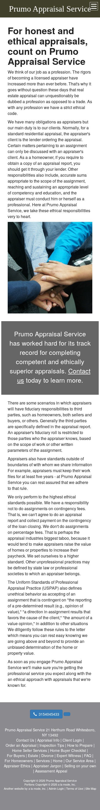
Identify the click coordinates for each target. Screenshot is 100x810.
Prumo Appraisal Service (50, 8)
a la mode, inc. (37, 788)
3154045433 (49, 714)
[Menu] (94, 6)
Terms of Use (74, 788)
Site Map (90, 788)
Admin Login (56, 788)
